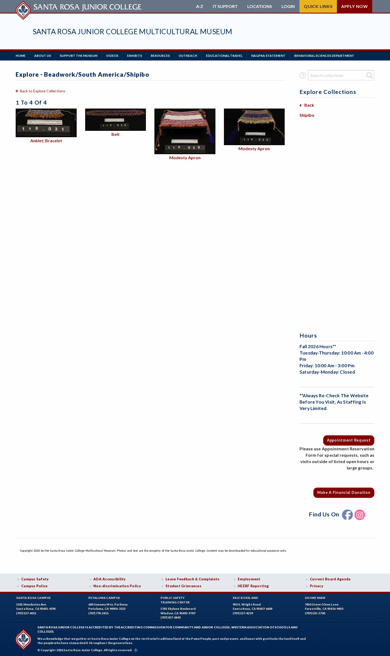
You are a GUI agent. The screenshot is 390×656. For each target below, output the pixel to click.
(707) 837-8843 (171, 617)
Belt (115, 134)
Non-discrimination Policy (117, 586)
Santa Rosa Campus (33, 597)
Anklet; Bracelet (46, 140)
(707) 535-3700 (315, 613)
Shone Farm (315, 597)
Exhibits (134, 56)
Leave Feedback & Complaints (192, 579)
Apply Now (354, 6)
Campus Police (34, 586)
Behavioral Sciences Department (324, 56)
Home (20, 56)
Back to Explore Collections (42, 91)
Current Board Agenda (330, 579)
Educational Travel (224, 56)
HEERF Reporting (253, 586)
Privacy (316, 586)
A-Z (199, 6)
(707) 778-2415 (98, 613)
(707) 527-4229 (243, 613)
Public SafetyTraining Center (175, 600)
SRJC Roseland (245, 597)
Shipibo (307, 115)
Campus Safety (35, 579)
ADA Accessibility (109, 579)
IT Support (225, 6)
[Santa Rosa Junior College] (79, 6)
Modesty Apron (185, 157)
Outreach (188, 56)
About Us (42, 56)
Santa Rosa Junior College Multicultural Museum (132, 31)
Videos (112, 56)
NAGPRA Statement (268, 56)
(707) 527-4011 (26, 613)
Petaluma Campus (104, 597)
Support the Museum (78, 56)
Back (309, 104)
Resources (160, 56)
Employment (249, 579)
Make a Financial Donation (344, 492)
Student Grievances (183, 586)
